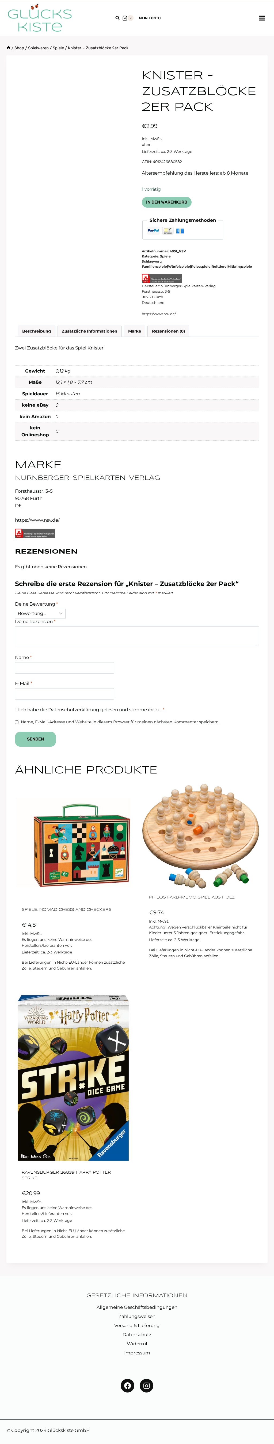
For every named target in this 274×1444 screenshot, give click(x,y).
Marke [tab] (134, 331)
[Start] (8, 48)
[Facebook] (127, 1386)
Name (23, 657)
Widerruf (137, 1343)
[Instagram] (146, 1386)
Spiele (165, 256)
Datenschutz (137, 1334)
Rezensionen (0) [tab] (168, 331)
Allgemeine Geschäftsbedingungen (137, 1307)
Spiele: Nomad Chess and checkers (67, 910)
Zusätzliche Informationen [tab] (89, 331)
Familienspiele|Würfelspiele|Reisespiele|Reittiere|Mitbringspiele (197, 266)
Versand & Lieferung (137, 1325)
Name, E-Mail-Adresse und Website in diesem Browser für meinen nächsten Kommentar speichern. (120, 721)
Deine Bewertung (36, 604)
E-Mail (23, 683)
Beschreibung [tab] (36, 331)
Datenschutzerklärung (73, 709)
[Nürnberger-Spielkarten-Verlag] (162, 278)
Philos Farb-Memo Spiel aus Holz (192, 897)
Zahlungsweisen (137, 1316)
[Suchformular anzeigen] (117, 18)
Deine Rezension (35, 621)
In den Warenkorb (166, 202)
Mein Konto (150, 18)
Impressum (137, 1352)
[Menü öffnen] (262, 18)
